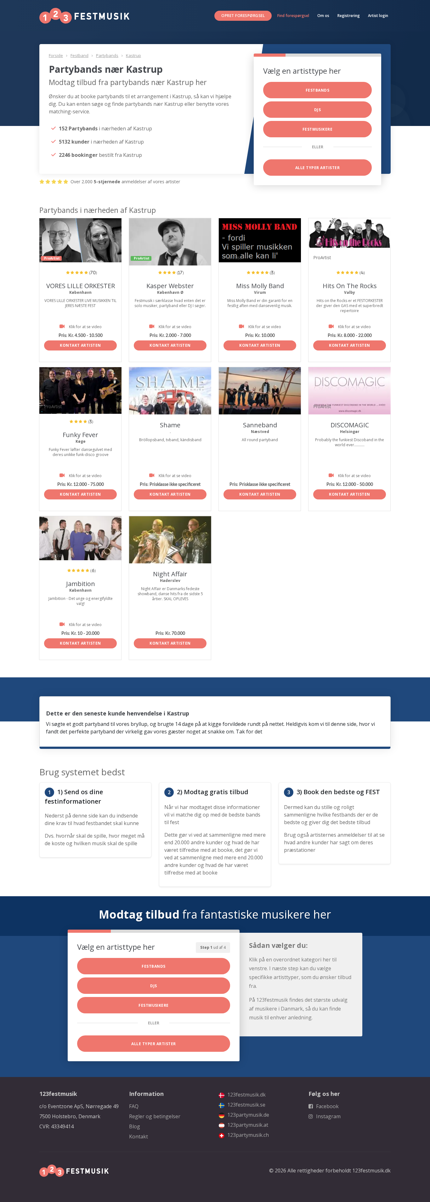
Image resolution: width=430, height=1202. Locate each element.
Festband (79, 55)
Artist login (378, 15)
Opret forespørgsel (243, 15)
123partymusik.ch (247, 1134)
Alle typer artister (317, 167)
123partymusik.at (247, 1124)
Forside (56, 55)
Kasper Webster (170, 286)
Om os (323, 15)
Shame (170, 425)
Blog (134, 1126)
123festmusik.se (245, 1104)
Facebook (327, 1106)
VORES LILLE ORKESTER (80, 286)
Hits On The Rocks (350, 286)
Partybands (107, 55)
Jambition (80, 583)
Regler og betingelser (154, 1116)
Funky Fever (80, 434)
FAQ (134, 1106)
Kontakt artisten (80, 345)
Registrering (348, 15)
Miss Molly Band (260, 286)
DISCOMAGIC (350, 425)
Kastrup (133, 55)
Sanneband (260, 425)
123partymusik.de (247, 1114)
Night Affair (170, 574)
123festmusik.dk (246, 1094)
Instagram (328, 1116)
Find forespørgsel (293, 15)
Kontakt (138, 1136)
